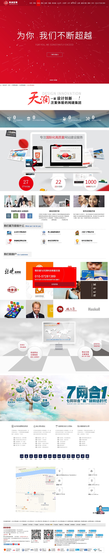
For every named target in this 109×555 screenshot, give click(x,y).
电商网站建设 (70, 521)
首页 (31, 3)
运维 (78, 3)
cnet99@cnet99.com (24, 536)
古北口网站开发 (38, 521)
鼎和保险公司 (84, 445)
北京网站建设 (22, 85)
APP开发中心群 (58, 537)
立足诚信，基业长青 (63, 439)
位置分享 (5, 539)
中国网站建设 (15, 85)
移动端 (54, 3)
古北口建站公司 (53, 521)
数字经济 (73, 3)
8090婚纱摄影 (84, 439)
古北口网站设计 (30, 521)
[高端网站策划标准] (8, 218)
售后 (59, 459)
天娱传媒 (83, 441)
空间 (26, 459)
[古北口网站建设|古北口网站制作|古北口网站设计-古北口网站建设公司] (19, 207)
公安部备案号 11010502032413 (63, 545)
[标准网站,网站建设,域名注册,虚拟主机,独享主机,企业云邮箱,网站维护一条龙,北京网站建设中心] (11, 544)
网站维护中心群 (68, 537)
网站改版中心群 (70, 532)
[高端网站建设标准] (15, 218)
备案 (36, 459)
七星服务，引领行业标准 (42, 443)
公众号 (59, 3)
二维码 (87, 459)
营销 (78, 459)
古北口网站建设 (15, 521)
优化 (73, 459)
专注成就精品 (62, 443)
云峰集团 (83, 443)
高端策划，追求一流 (41, 437)
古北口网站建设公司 (62, 521)
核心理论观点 (40, 426)
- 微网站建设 (54, 219)
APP (68, 3)
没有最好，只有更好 (41, 439)
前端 (50, 459)
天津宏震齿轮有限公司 (86, 437)
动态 (45, 459)
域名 (22, 459)
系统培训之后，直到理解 (20, 437)
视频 (49, 3)
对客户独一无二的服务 (20, 445)
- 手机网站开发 (64, 219)
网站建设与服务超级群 (59, 532)
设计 (40, 459)
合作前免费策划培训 (21, 426)
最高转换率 (61, 445)
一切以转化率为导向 (41, 441)
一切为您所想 (62, 441)
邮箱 (31, 459)
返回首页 (25, 524)
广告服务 (36, 524)
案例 (89, 3)
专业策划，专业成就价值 (64, 437)
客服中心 (61, 524)
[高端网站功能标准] (29, 218)
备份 (69, 459)
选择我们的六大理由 (65, 426)
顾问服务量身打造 (63, 447)
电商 (46, 3)
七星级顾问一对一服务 (20, 441)
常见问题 (47, 524)
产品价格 (56, 524)
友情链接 (73, 524)
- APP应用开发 (44, 219)
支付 (92, 3)
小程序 (64, 3)
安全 (64, 459)
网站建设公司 (46, 521)
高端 (38, 3)
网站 (34, 3)
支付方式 (42, 524)
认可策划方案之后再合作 (20, 439)
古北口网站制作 (23, 521)
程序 (54, 459)
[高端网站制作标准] (22, 218)
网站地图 (67, 524)
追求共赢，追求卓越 (41, 445)
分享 (83, 459)
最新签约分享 (84, 426)
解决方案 (84, 3)
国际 (42, 3)
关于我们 (31, 524)
